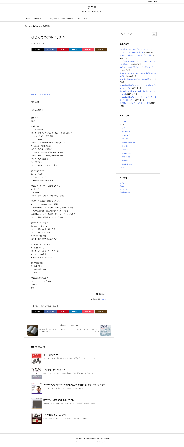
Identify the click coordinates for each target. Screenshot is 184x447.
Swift (126, 160)
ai (124, 128)
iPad (125, 146)
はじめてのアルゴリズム (40, 94)
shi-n (104, 299)
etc (125, 139)
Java (125, 150)
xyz (123, 168)
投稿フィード (124, 186)
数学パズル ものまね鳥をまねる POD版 (58, 400)
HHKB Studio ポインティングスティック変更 (135, 103)
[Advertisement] (69, 71)
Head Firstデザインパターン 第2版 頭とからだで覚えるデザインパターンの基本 (74, 385)
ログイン (123, 183)
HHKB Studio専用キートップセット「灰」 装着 (135, 55)
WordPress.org (125, 192)
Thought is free (103, 442)
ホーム (28, 26)
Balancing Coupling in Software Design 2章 (134, 79)
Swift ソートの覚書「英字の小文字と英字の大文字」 (137, 67)
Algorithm (127, 131)
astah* (126, 135)
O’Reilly (126, 157)
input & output (129, 142)
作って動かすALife (50, 355)
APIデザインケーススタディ (54, 370)
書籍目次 (47, 26)
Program (37, 26)
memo (126, 153)
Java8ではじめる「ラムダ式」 (55, 415)
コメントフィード (126, 189)
